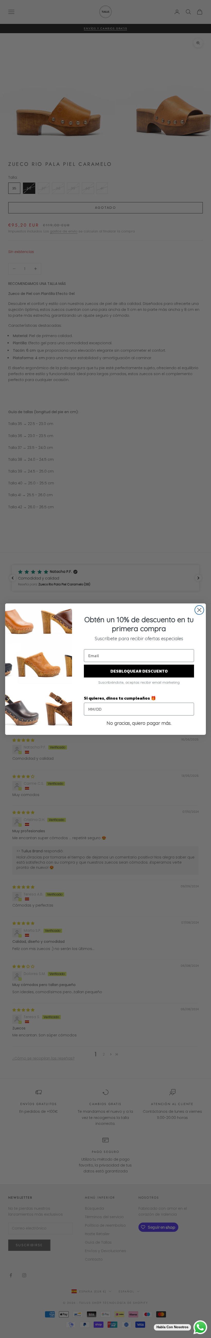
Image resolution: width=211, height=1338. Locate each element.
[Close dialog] (199, 609)
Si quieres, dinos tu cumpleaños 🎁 (120, 698)
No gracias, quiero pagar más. (139, 723)
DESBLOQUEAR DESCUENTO (139, 671)
